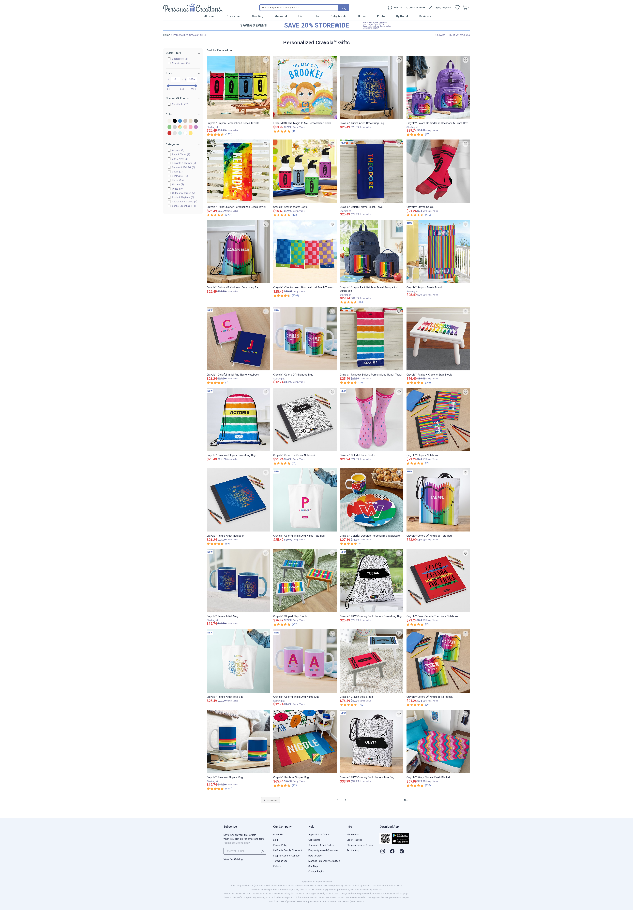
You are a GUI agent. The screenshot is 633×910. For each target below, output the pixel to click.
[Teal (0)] (180, 133)
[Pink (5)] (191, 127)
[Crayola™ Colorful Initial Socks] (371, 419)
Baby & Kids (339, 16)
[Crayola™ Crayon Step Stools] (371, 661)
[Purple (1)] (196, 127)
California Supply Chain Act (287, 850)
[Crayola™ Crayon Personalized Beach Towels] (238, 87)
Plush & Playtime (182, 197)
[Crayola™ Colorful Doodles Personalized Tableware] (371, 500)
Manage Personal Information (324, 861)
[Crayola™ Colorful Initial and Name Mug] (305, 661)
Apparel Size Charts (319, 834)
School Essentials (183, 206)
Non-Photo (180, 104)
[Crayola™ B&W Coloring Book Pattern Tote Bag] (371, 741)
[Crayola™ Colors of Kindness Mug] (305, 338)
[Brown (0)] (185, 121)
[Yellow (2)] (191, 133)
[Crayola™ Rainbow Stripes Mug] (238, 741)
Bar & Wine (179, 158)
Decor (177, 171)
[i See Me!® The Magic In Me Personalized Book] (305, 87)
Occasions (234, 16)
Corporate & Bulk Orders (321, 845)
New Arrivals (181, 63)
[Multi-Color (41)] (180, 127)
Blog (275, 840)
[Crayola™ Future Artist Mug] (238, 580)
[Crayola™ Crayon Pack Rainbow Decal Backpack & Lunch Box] (371, 251)
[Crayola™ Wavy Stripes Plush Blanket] (438, 741)
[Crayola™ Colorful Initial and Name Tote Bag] (305, 500)
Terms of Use (280, 861)
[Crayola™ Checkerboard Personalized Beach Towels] (305, 251)
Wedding (257, 16)
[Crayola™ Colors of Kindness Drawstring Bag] (238, 251)
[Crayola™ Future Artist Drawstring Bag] (371, 87)
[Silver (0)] (175, 133)
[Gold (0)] (191, 121)
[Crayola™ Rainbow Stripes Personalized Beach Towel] (371, 338)
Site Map (313, 866)
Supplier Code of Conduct (286, 855)
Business (425, 16)
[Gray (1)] (196, 121)
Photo (381, 16)
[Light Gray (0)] (175, 127)
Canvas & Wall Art (183, 167)
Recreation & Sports (184, 201)
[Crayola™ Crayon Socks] (438, 171)
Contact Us (314, 840)
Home (362, 16)
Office (177, 188)
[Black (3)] (175, 121)
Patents (277, 866)
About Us (278, 834)
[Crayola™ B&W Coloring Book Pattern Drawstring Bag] (371, 580)
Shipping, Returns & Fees (360, 845)
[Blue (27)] (180, 121)
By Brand (402, 16)
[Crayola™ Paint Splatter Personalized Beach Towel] (238, 171)
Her (317, 16)
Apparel (177, 150)
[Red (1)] (169, 133)
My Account (353, 834)
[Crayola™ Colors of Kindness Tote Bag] (438, 500)
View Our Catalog (233, 859)
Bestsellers (179, 58)
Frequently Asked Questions (323, 850)
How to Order (315, 855)
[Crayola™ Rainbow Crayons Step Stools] (438, 338)
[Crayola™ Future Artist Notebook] (238, 500)
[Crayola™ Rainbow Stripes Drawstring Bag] (238, 419)
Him (300, 16)
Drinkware (179, 176)
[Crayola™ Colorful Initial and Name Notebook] (238, 338)
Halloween (208, 16)
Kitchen (177, 184)
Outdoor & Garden (183, 193)
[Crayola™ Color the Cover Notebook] (305, 419)
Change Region (316, 871)
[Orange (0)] (185, 127)
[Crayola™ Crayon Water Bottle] (305, 171)
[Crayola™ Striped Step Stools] (305, 580)
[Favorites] (457, 7)
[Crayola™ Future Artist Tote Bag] (238, 661)
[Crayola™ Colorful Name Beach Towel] (371, 171)
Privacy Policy (280, 845)
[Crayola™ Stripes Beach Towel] (438, 251)
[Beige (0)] (169, 121)
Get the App (353, 850)
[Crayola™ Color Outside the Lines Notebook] (438, 580)
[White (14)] (185, 133)
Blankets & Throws (183, 163)
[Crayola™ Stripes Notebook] (438, 419)
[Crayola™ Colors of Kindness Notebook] (438, 661)
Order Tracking (354, 840)
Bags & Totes (180, 154)
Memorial (281, 16)
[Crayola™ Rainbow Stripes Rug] (305, 741)
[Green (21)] (169, 127)
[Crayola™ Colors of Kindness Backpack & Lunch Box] (438, 87)
